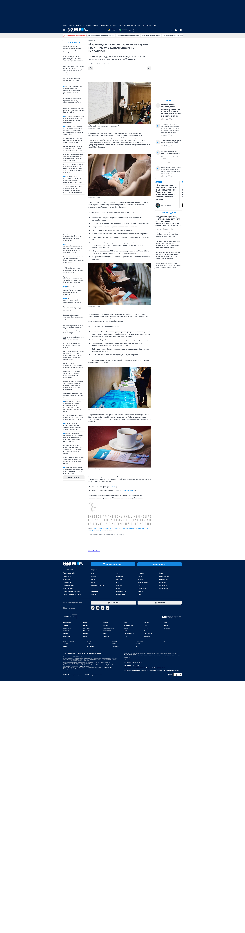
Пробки (123, 30)
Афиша (114, 25)
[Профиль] (180, 30)
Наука (118, 588)
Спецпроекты (164, 588)
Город (93, 582)
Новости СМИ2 (94, 551)
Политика (141, 579)
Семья (140, 594)
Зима (117, 573)
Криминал (119, 576)
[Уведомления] (176, 30)
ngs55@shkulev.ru (84, 666)
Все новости (74, 42)
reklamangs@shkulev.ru (130, 654)
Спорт (161, 573)
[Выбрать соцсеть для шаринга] (149, 68)
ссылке (113, 487)
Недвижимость (68, 25)
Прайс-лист (67, 576)
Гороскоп (122, 25)
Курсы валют (131, 25)
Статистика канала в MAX (72, 594)
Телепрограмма (105, 25)
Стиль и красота (164, 576)
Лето (117, 582)
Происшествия (143, 582)
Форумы (95, 25)
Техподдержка (68, 588)
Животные (94, 591)
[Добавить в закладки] (90, 68)
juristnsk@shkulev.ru (107, 667)
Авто (92, 573)
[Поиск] (171, 30)
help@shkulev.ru (75, 669)
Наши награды (68, 582)
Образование (120, 594)
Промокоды (147, 25)
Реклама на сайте (69, 573)
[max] (103, 608)
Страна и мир (163, 579)
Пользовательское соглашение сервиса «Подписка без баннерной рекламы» (145, 668)
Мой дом (119, 585)
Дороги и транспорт (97, 585)
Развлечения (142, 588)
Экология (162, 582)
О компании (67, 579)
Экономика (163, 585)
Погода (88, 25)
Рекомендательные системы (131, 665)
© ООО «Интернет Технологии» (94, 675)
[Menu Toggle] (64, 30)
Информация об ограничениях (132, 660)
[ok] (107, 608)
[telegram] (93, 608)
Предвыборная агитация (71, 591)
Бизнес (93, 576)
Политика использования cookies (133, 662)
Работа (140, 585)
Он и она (141, 573)
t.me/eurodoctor (127, 490)
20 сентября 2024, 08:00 (95, 63)
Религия (140, 591)
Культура (119, 579)
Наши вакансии (68, 585)
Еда (92, 588)
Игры (154, 25)
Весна (93, 579)
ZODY (139, 25)
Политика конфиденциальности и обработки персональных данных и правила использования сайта (151, 670)
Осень (140, 576)
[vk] (98, 608)
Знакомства (80, 25)
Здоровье (94, 594)
